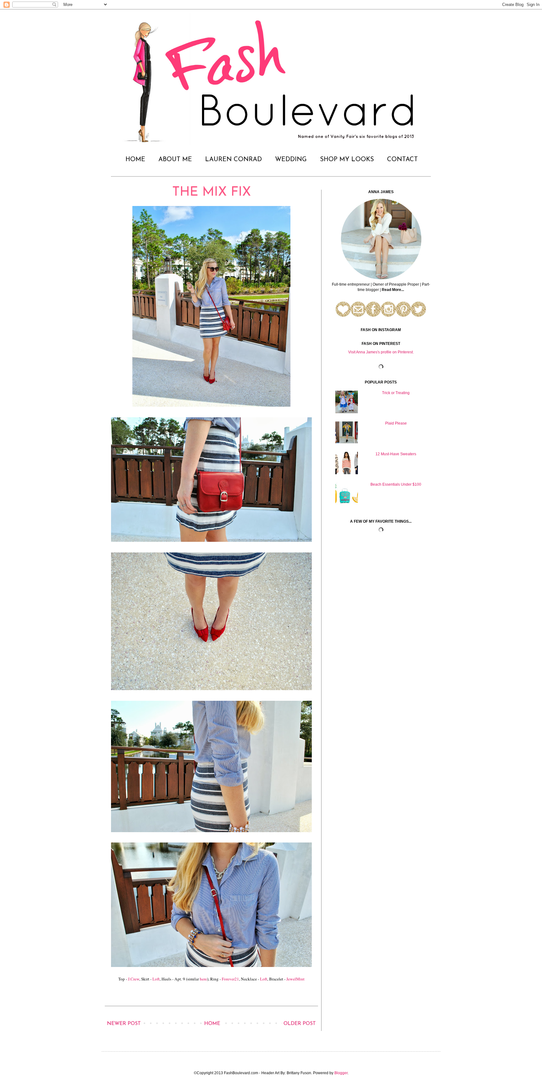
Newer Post (124, 1023)
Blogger (341, 1073)
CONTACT (402, 159)
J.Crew (133, 979)
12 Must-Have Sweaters (395, 454)
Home (212, 1023)
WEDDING (291, 159)
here (203, 979)
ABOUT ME (175, 159)
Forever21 (230, 979)
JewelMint (295, 979)
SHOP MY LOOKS (347, 159)
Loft (156, 979)
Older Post (300, 1023)
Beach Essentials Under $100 (395, 484)
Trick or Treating (396, 393)
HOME (135, 159)
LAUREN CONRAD (233, 159)
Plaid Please (396, 423)
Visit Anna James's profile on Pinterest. (381, 352)
